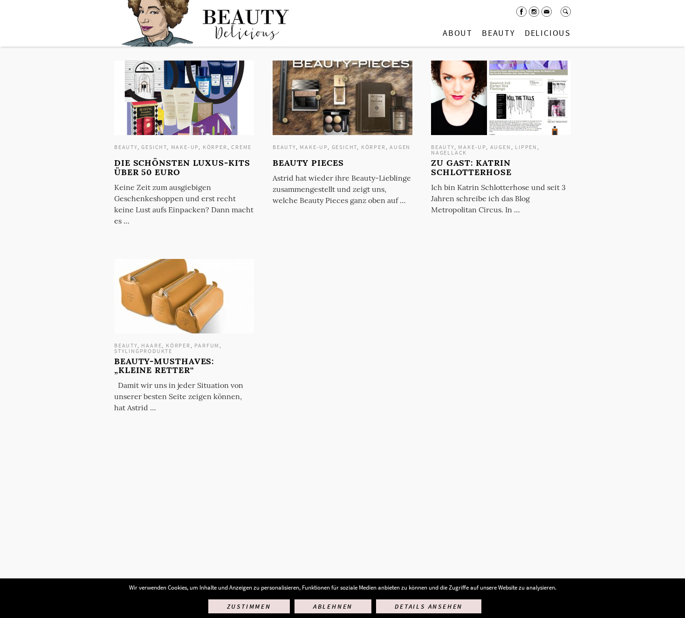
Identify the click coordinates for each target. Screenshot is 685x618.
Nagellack (449, 152)
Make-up (185, 146)
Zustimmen (249, 606)
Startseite (203, 23)
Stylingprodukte (143, 350)
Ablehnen (333, 606)
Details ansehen (429, 606)
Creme (241, 146)
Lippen (526, 146)
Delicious (548, 32)
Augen (400, 146)
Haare (151, 345)
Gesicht (154, 146)
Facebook (521, 12)
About (458, 32)
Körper (215, 146)
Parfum (206, 345)
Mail (546, 12)
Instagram (534, 12)
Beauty (498, 32)
